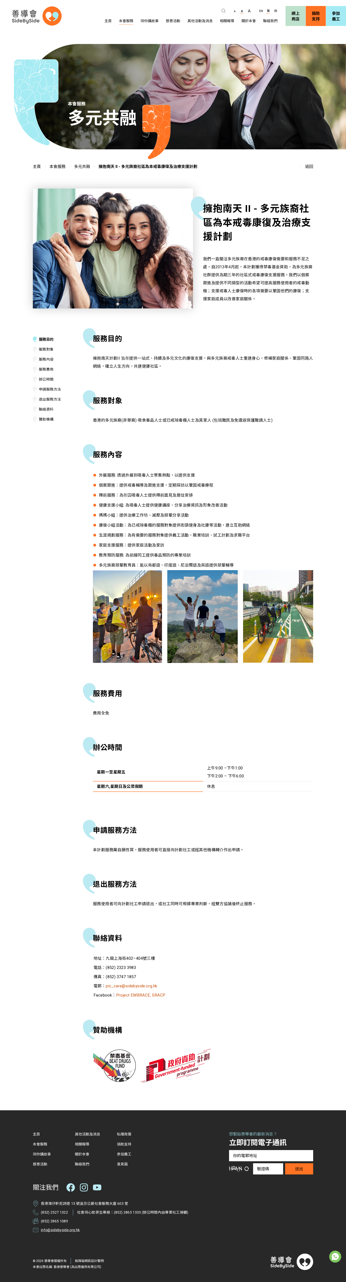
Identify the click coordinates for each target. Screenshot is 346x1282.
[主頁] (37, 16)
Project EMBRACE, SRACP (140, 995)
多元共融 (82, 166)
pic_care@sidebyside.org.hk (131, 986)
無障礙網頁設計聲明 (89, 1261)
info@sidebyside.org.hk (60, 1230)
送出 (299, 1168)
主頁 (37, 166)
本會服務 (57, 166)
